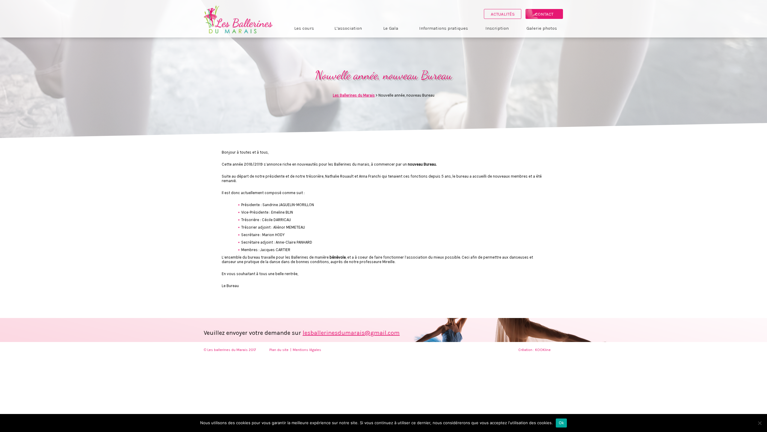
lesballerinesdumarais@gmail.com (351, 332)
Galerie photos (541, 28)
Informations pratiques (443, 28)
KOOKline (543, 350)
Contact (544, 14)
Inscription (497, 28)
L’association (348, 28)
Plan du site (279, 350)
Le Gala (390, 28)
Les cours (304, 28)
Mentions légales (307, 350)
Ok (561, 422)
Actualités (503, 14)
